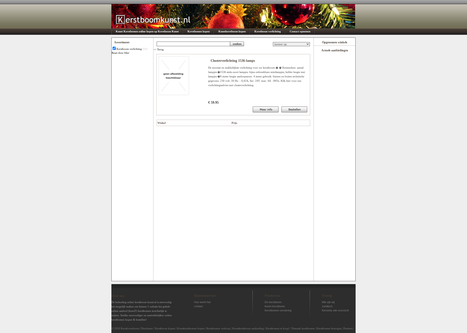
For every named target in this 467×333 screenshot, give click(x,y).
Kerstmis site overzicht (335, 310)
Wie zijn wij (328, 302)
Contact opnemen (300, 31)
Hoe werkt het (202, 302)
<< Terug (158, 49)
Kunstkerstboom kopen (232, 31)
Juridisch (327, 306)
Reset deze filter (120, 52)
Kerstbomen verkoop (218, 328)
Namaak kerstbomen (303, 328)
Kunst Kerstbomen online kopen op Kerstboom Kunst (147, 31)
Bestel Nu (265, 109)
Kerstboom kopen (165, 328)
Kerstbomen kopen (199, 31)
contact (198, 306)
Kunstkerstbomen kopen (191, 328)
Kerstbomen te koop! (278, 328)
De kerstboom (273, 302)
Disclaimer (147, 328)
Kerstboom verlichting (267, 31)
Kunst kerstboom (275, 306)
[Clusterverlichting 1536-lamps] (174, 94)
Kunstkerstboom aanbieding (248, 328)
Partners (347, 328)
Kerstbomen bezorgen (329, 328)
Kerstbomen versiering (278, 310)
